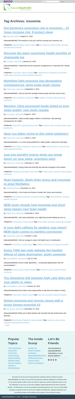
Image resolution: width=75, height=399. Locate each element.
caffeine (40, 244)
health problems (52, 146)
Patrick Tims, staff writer (15, 89)
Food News (17, 73)
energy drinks (48, 171)
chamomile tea (43, 73)
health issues (8, 75)
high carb (41, 295)
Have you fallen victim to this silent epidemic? (36, 133)
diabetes (42, 98)
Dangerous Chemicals (21, 171)
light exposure (59, 98)
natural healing (27, 75)
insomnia (64, 45)
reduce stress (60, 320)
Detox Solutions (18, 98)
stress (6, 199)
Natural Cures (36, 146)
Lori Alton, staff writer (14, 61)
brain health (42, 222)
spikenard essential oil (12, 322)
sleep (64, 125)
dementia (51, 222)
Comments (18, 47)
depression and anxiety (58, 73)
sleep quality (65, 171)
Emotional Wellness (38, 197)
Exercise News (18, 270)
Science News (30, 45)
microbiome (8, 47)
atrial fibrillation (56, 197)
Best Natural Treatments (21, 146)
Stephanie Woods (12, 36)
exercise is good (46, 270)
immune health (55, 45)
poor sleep (55, 244)
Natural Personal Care (30, 125)
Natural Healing (18, 45)
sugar (69, 125)
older (7, 325)
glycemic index (48, 125)
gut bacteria (44, 45)
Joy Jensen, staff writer (14, 114)
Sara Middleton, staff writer (16, 258)
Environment (29, 98)
